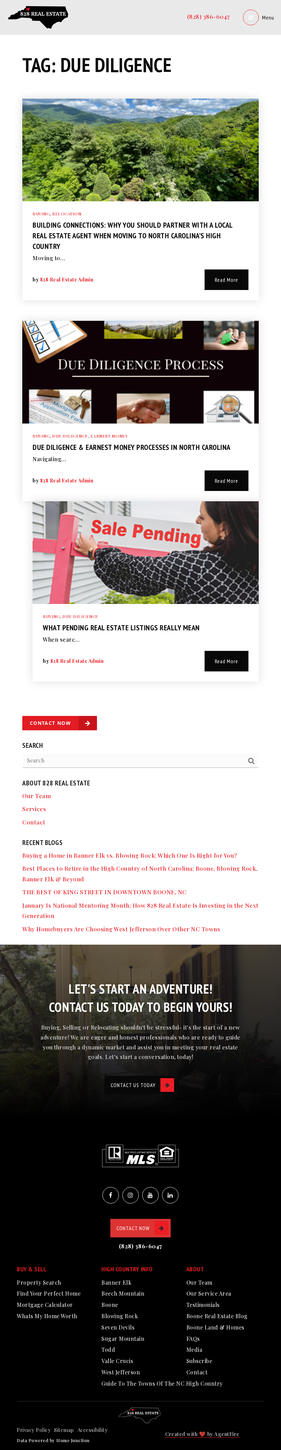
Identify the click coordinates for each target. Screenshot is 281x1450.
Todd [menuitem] (108, 1349)
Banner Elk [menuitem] (116, 1282)
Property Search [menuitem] (39, 1282)
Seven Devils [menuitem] (117, 1327)
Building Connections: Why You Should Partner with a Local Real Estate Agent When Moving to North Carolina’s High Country (133, 235)
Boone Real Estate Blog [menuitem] (217, 1316)
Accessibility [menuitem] (92, 1429)
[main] (140, 472)
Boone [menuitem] (109, 1304)
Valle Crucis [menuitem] (117, 1360)
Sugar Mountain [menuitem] (122, 1338)
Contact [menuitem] (34, 822)
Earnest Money (109, 436)
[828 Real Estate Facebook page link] (110, 1195)
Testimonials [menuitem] (203, 1304)
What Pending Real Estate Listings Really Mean (121, 627)
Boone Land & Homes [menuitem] (215, 1327)
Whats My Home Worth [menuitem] (47, 1316)
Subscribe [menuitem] (199, 1360)
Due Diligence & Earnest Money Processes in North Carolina (132, 447)
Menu (268, 17)
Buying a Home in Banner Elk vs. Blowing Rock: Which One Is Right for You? (129, 855)
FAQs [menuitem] (193, 1338)
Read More (226, 279)
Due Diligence (70, 436)
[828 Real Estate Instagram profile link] (130, 1195)
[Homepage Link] (39, 16)
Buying (41, 213)
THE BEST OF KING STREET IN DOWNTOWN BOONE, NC (104, 892)
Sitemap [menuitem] (64, 1429)
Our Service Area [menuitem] (208, 1293)
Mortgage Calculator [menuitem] (45, 1304)
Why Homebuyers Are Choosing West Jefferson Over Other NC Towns (121, 929)
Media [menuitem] (194, 1349)
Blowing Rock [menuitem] (119, 1316)
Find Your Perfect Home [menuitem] (49, 1293)
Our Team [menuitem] (36, 795)
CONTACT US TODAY (133, 1085)
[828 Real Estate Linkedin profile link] (170, 1195)
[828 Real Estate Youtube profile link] (150, 1195)
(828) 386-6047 (208, 16)
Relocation (66, 213)
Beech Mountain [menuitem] (122, 1293)
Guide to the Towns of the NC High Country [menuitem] (162, 1383)
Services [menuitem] (34, 808)
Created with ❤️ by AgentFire (202, 1433)
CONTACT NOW (133, 1228)
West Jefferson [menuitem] (120, 1372)
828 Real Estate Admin (67, 279)
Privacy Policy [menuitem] (34, 1429)
